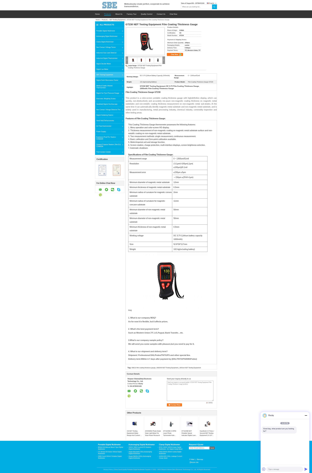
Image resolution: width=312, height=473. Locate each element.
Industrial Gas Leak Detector (106, 53)
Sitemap (200, 459)
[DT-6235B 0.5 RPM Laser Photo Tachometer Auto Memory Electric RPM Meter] (171, 424)
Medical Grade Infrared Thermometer (104, 87)
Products (107, 14)
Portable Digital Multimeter (105, 31)
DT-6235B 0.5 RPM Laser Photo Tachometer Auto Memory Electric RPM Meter (170, 433)
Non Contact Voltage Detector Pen (108, 110)
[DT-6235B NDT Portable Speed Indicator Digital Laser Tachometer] (189, 424)
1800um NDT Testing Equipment (190, 368)
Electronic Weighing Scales (106, 99)
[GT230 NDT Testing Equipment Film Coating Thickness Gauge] (145, 41)
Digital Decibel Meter (103, 64)
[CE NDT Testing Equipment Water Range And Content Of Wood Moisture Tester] (134, 424)
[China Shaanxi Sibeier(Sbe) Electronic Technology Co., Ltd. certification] (102, 170)
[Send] (306, 469)
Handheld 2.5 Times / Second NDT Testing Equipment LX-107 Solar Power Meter (207, 433)
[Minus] (305, 415)
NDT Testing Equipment (117, 20)
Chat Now (173, 14)
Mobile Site (194, 462)
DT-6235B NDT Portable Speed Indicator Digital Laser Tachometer (189, 433)
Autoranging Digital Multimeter (106, 36)
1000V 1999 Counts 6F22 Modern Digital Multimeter (140, 448)
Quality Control (146, 14)
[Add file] (263, 469)
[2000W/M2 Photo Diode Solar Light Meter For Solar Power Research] (152, 424)
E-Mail (192, 459)
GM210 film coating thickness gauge (144, 368)
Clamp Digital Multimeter (105, 42)
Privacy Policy (108, 469)
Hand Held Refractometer (105, 120)
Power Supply (101, 131)
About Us (118, 14)
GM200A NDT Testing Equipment (167, 368)
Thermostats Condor (103, 152)
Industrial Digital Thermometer (106, 58)
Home (97, 14)
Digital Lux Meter (102, 69)
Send (212, 448)
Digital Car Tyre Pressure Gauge (107, 93)
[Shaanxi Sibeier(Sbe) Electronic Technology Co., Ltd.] (109, 5)
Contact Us (161, 14)
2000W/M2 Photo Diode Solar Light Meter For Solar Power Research (153, 433)
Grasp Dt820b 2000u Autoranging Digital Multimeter (140, 457)
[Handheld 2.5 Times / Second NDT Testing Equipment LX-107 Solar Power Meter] (207, 424)
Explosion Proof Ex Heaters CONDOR (106, 138)
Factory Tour (131, 14)
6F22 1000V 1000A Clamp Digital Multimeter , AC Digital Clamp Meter (171, 448)
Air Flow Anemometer (103, 126)
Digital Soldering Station (104, 115)
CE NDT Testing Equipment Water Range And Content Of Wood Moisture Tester (134, 433)
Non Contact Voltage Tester (106, 47)
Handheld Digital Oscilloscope (106, 104)
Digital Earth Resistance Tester (107, 80)
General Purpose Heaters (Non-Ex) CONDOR (108, 145)
